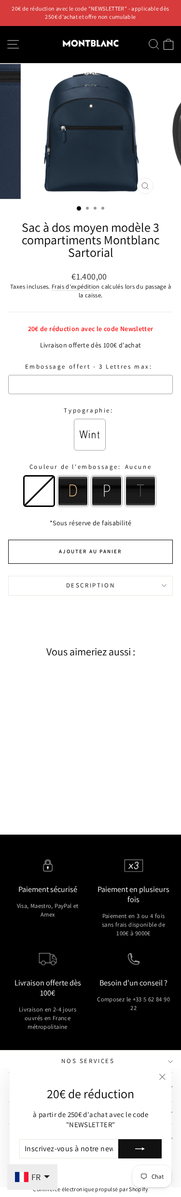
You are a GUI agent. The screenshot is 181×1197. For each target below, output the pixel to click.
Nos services (87, 1061)
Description (90, 585)
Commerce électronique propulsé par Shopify (90, 1189)
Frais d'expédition (76, 286)
